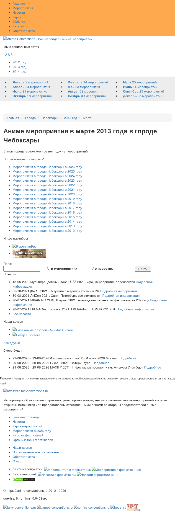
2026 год (19, 21)
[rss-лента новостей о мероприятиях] (57, 474)
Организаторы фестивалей (33, 439)
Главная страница (26, 417)
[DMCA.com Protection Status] (24, 479)
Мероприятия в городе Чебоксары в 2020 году (47, 194)
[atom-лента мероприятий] (116, 469)
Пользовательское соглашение (36, 452)
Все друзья (11, 342)
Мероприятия (23, 7)
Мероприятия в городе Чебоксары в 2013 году (47, 226)
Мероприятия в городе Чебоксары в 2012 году (47, 230)
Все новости (22, 313)
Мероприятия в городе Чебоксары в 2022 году (47, 185)
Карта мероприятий (27, 426)
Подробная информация (119, 291)
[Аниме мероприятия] (25, 390)
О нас (17, 461)
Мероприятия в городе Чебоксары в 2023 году (47, 180)
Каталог (18, 26)
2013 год (19, 66)
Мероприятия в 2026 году (32, 430)
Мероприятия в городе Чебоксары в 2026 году (47, 166)
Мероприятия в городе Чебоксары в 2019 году (47, 198)
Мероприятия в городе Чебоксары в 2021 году (47, 189)
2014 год (19, 71)
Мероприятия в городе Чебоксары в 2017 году (47, 207)
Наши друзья (22, 447)
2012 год (19, 62)
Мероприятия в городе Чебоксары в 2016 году (47, 212)
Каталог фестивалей (28, 435)
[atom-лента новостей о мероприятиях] (97, 474)
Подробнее (127, 358)
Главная (19, 3)
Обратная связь (24, 30)
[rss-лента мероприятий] (67, 469)
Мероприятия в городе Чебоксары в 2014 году (47, 221)
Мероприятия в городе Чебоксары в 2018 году (47, 203)
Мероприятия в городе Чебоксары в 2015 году (47, 216)
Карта (17, 17)
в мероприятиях (64, 268)
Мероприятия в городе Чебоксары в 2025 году (47, 171)
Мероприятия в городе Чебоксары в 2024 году (47, 175)
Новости (19, 12)
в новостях (104, 268)
